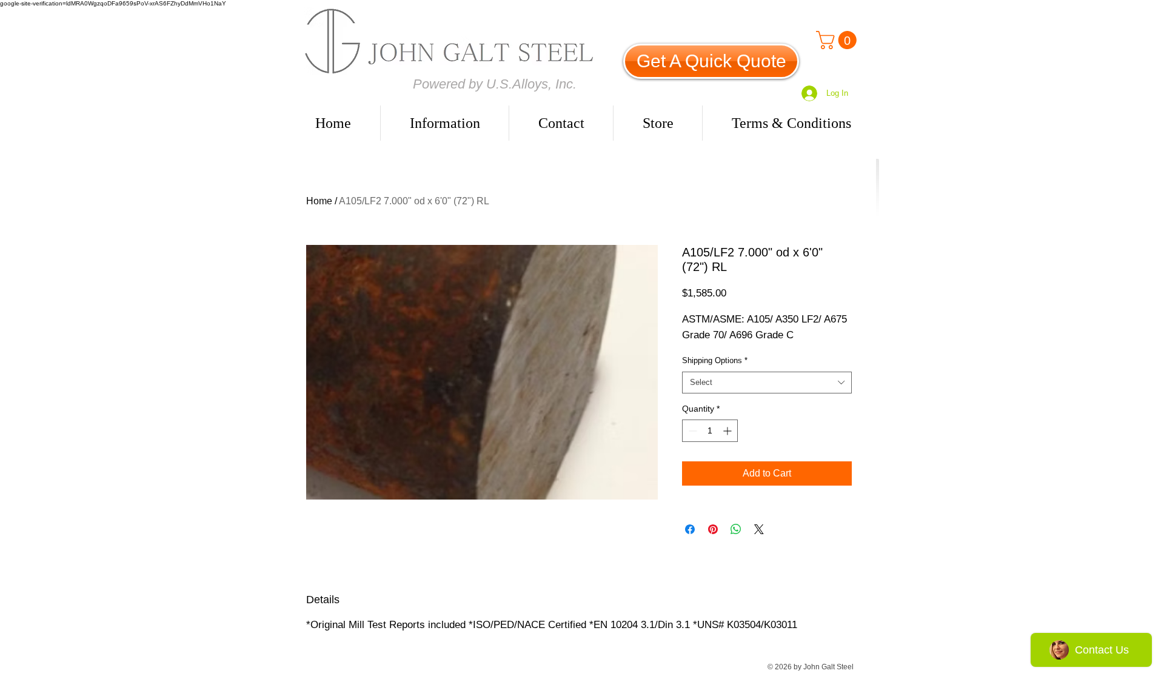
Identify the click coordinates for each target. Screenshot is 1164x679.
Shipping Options (715, 360)
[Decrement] (691, 430)
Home (319, 201)
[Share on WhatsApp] (736, 529)
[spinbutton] (710, 430)
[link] (838, 40)
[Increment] (728, 430)
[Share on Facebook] (690, 529)
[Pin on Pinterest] (713, 529)
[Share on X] (759, 529)
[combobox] (767, 382)
